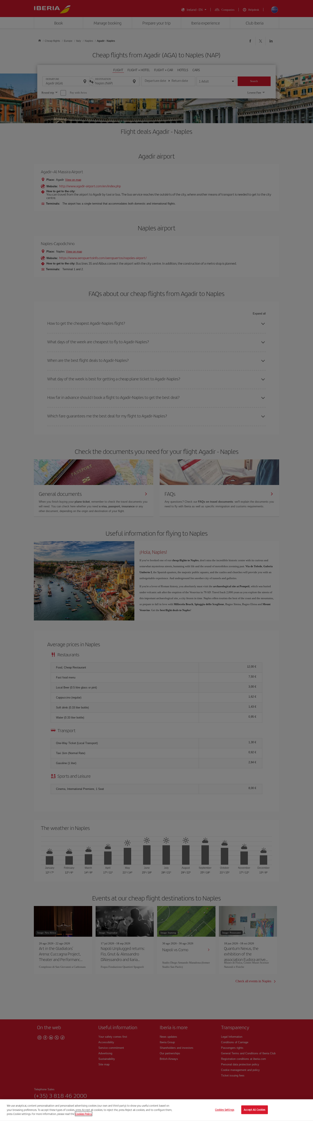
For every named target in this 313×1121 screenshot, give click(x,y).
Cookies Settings (224, 1110)
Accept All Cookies (254, 1110)
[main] (156, 1110)
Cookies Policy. (83, 1114)
